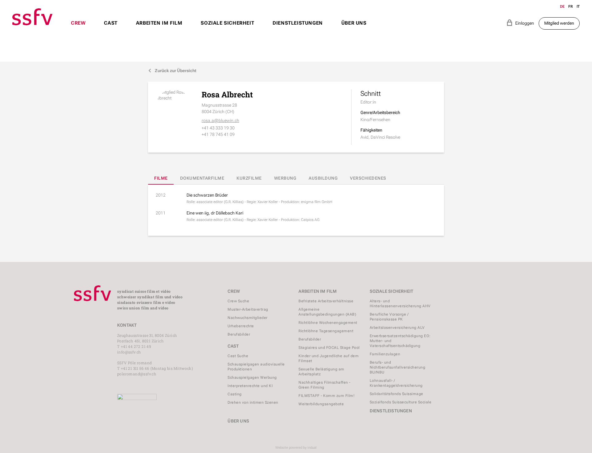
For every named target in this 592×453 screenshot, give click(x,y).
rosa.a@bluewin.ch (220, 120)
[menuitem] (78, 29)
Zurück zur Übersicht (172, 70)
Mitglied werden (559, 23)
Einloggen (520, 22)
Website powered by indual (296, 448)
